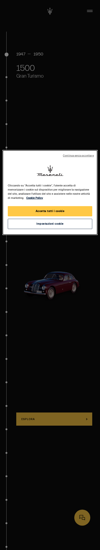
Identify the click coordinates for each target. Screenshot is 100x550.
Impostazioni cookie (50, 223)
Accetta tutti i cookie (50, 211)
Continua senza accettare (78, 155)
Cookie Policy (34, 198)
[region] (49, 192)
